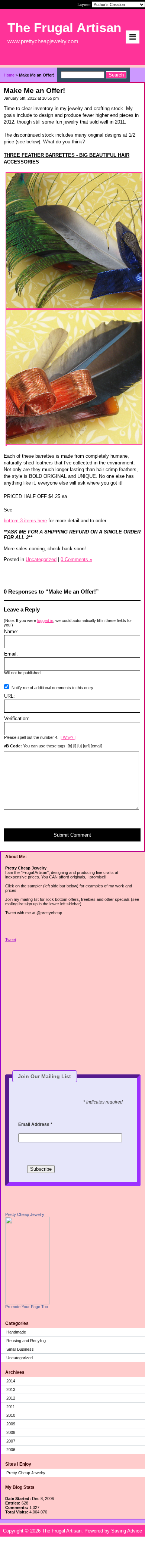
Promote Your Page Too (26, 1306)
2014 (10, 1381)
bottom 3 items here (25, 520)
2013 (10, 1389)
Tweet (10, 939)
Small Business (20, 1349)
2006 (10, 1449)
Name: (11, 631)
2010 (10, 1415)
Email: (11, 654)
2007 (10, 1441)
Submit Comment (72, 835)
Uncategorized (19, 1358)
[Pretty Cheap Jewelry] (27, 1303)
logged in (45, 620)
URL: (9, 696)
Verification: (16, 718)
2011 (10, 1406)
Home (9, 75)
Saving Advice (126, 1531)
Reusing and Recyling (26, 1340)
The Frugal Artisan (61, 1531)
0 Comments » (76, 559)
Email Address (35, 1124)
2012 (10, 1398)
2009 (10, 1424)
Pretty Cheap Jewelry (24, 1214)
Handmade (16, 1332)
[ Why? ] (68, 737)
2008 (10, 1432)
